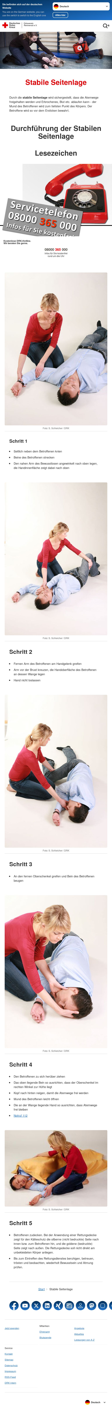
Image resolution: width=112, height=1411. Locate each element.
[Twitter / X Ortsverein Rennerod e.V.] (36, 1305)
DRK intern (10, 1383)
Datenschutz (11, 1365)
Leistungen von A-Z (84, 1340)
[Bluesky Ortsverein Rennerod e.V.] (102, 1305)
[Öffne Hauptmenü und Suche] (106, 25)
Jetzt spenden (12, 1328)
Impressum (10, 1371)
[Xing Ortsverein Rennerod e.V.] (58, 1305)
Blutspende (45, 1337)
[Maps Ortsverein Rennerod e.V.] (80, 1305)
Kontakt (9, 1354)
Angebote (79, 1328)
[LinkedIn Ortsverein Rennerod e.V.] (47, 1305)
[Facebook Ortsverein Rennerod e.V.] (14, 1305)
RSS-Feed (10, 1377)
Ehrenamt (45, 1331)
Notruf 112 (20, 1115)
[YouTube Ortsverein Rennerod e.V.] (25, 1305)
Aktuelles (79, 1334)
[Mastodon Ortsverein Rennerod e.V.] (91, 1305)
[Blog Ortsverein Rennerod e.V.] (69, 1305)
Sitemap (9, 1359)
